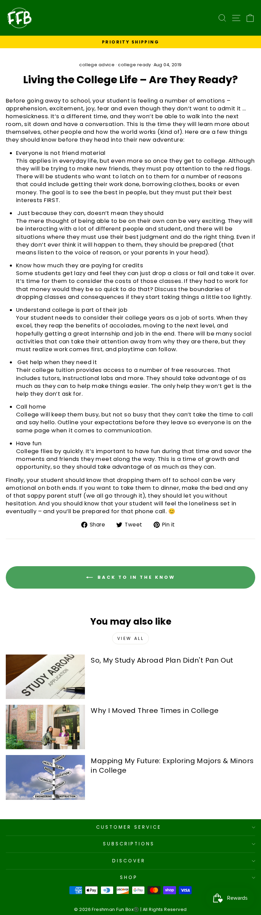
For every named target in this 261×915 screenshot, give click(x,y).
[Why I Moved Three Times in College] (45, 727)
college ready (134, 65)
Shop (129, 877)
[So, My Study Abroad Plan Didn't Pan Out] (45, 676)
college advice (97, 65)
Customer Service (128, 827)
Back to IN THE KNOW (135, 577)
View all (130, 638)
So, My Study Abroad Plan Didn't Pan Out (162, 660)
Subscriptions (129, 844)
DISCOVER (128, 861)
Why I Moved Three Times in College (155, 710)
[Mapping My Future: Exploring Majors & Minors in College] (45, 777)
